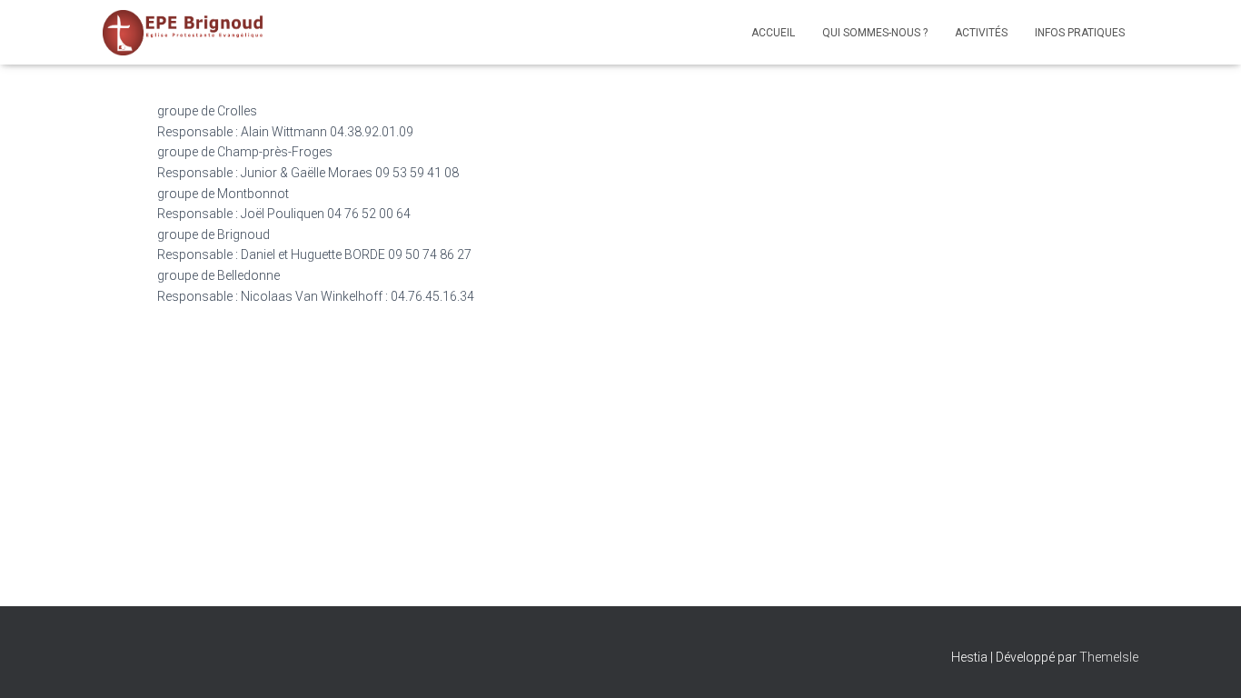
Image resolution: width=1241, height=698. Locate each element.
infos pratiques (1080, 32)
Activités (981, 32)
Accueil (773, 32)
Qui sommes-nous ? (875, 32)
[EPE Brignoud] (184, 32)
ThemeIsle (1108, 657)
